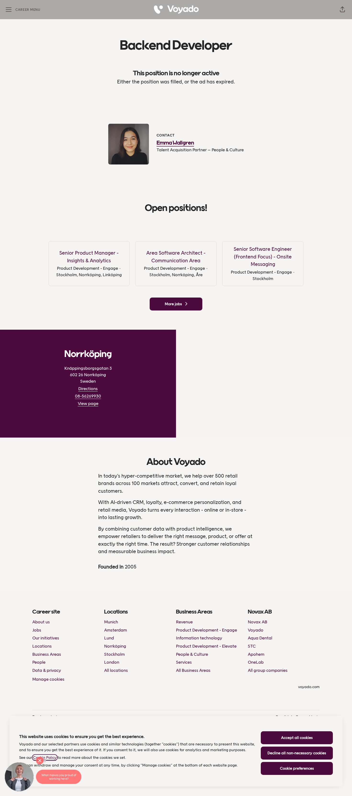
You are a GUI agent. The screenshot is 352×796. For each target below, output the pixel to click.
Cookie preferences (297, 768)
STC (252, 646)
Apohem (256, 654)
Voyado (255, 630)
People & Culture (192, 654)
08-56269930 (88, 396)
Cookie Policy (45, 757)
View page (88, 403)
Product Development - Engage (206, 630)
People (38, 662)
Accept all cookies (297, 737)
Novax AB (257, 622)
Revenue (184, 622)
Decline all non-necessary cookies (296, 753)
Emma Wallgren (175, 143)
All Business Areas (193, 670)
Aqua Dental (260, 638)
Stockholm (114, 654)
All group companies (268, 670)
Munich (111, 622)
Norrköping (115, 646)
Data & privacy (46, 670)
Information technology (199, 638)
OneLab (256, 662)
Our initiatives (45, 638)
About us (41, 622)
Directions (88, 388)
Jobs (36, 630)
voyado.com (309, 687)
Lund (109, 638)
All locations (116, 670)
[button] (342, 9)
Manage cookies (48, 679)
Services (184, 662)
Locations (42, 646)
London (111, 662)
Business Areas (46, 654)
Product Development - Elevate (206, 646)
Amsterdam (115, 630)
